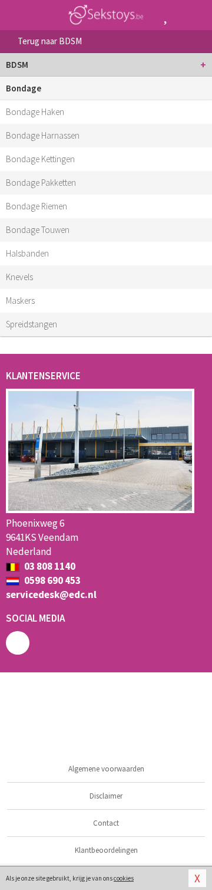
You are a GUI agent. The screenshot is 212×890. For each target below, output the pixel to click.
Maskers (20, 300)
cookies (124, 878)
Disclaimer (106, 796)
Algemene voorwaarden (106, 769)
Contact (106, 823)
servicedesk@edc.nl (51, 594)
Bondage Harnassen (43, 135)
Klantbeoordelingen (106, 850)
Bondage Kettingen (40, 159)
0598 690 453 (51, 580)
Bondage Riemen (36, 206)
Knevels (19, 277)
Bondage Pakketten (41, 182)
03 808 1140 (48, 566)
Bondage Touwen (37, 229)
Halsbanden (27, 253)
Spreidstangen (31, 324)
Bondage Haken (35, 111)
